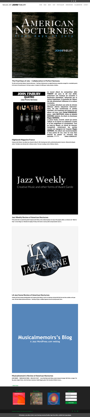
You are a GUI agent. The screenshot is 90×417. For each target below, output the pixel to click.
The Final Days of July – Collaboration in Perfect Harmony (36, 81)
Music (45, 4)
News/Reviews (69, 4)
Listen (66, 415)
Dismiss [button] (69, 415)
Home (40, 4)
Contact (86, 4)
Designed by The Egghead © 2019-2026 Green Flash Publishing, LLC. (22, 411)
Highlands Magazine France (23, 140)
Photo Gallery (60, 4)
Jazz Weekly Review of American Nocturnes (30, 217)
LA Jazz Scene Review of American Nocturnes (30, 295)
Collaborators (78, 4)
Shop (54, 4)
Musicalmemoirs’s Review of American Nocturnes (32, 376)
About (49, 4)
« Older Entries (15, 385)
